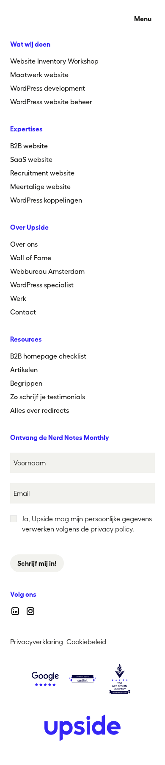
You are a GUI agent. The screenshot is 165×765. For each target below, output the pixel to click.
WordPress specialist (42, 285)
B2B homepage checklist (48, 356)
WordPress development (47, 88)
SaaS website (31, 159)
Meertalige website (40, 186)
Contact (23, 312)
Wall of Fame (30, 257)
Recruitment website (42, 173)
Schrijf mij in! (37, 563)
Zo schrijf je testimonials (47, 397)
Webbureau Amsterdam (47, 271)
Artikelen (24, 369)
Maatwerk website (39, 74)
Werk (18, 298)
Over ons (24, 244)
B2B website (29, 146)
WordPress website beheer (51, 102)
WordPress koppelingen (46, 200)
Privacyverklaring (36, 641)
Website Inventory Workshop (54, 61)
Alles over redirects (39, 410)
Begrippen (26, 383)
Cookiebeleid (86, 641)
